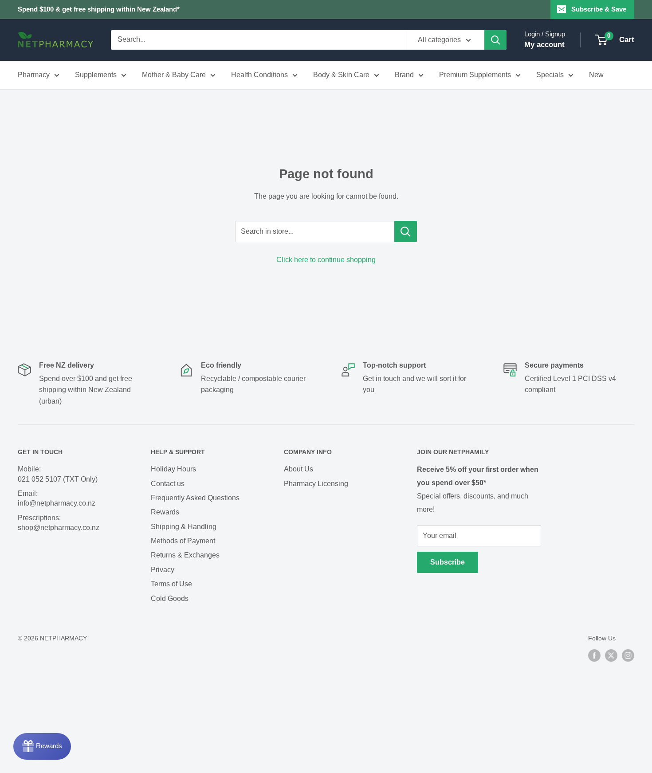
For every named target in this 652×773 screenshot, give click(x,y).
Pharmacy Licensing (316, 483)
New (596, 74)
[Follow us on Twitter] (611, 655)
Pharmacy (34, 74)
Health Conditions (259, 74)
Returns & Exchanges (185, 555)
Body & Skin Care (341, 74)
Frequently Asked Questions (195, 498)
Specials (550, 74)
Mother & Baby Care (174, 74)
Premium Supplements (475, 74)
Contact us (168, 483)
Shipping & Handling (183, 526)
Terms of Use (171, 584)
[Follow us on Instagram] (628, 655)
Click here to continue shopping (326, 259)
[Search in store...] (405, 231)
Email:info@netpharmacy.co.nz (56, 498)
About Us (298, 469)
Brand (404, 74)
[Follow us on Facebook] (594, 655)
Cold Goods (170, 598)
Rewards (165, 512)
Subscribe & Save (598, 9)
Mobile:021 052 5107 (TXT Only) (58, 474)
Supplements (96, 74)
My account (544, 44)
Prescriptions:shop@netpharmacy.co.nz (58, 522)
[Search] (495, 40)
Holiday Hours (173, 469)
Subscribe (447, 562)
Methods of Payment (183, 541)
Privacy (162, 569)
